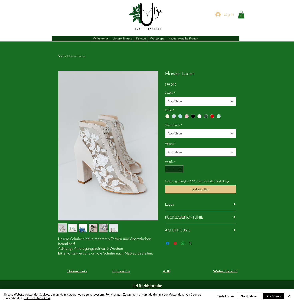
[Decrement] (168, 169)
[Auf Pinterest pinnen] (175, 243)
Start (61, 56)
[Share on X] (190, 243)
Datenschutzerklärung (37, 298)
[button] (241, 14)
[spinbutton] (174, 169)
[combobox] (200, 101)
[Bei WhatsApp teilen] (182, 243)
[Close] (289, 296)
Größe (170, 93)
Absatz (170, 143)
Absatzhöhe (173, 125)
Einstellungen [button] (225, 296)
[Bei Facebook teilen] (167, 243)
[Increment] (180, 169)
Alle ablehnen (249, 296)
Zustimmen (274, 296)
